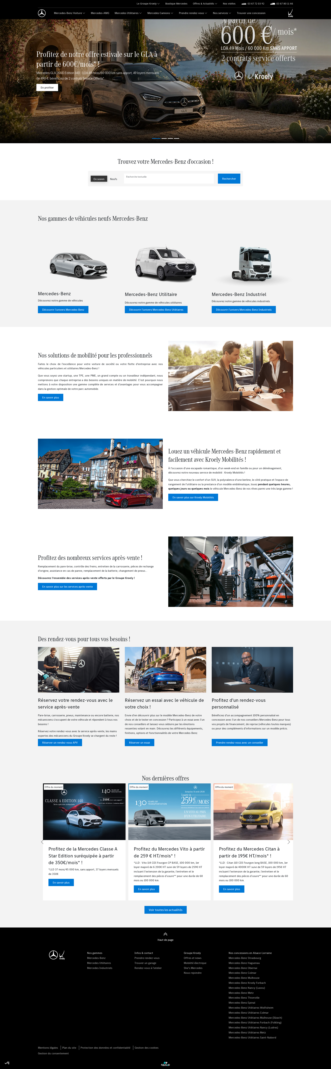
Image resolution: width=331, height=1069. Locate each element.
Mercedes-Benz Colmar (242, 972)
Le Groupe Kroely (147, 3)
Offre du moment (49, 787)
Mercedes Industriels (99, 968)
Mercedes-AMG (100, 13)
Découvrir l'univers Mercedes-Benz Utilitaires (156, 309)
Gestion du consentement (53, 1053)
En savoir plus (50, 397)
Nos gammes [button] (94, 953)
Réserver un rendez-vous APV (60, 742)
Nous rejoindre (193, 972)
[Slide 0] (156, 138)
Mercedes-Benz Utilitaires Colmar (249, 1012)
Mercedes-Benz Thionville (244, 997)
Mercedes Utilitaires (126, 13)
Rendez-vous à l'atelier (148, 968)
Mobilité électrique (195, 963)
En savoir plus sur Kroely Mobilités (193, 497)
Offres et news (192, 958)
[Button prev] (42, 841)
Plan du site (69, 1047)
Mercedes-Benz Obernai (243, 968)
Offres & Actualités (203, 3)
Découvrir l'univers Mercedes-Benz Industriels (244, 309)
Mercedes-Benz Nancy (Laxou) (247, 987)
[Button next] (288, 841)
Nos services (220, 13)
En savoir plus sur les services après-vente (67, 586)
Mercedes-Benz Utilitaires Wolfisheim (251, 1007)
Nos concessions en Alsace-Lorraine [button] (250, 953)
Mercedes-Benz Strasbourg (245, 958)
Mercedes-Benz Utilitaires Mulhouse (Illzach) (255, 1017)
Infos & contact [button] (143, 953)
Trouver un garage (145, 963)
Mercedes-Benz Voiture (68, 13)
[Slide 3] (176, 138)
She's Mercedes (193, 968)
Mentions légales (48, 1047)
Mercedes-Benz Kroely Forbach (247, 982)
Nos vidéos (229, 3)
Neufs (113, 179)
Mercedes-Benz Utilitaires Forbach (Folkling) (255, 1022)
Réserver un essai (139, 742)
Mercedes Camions (158, 13)
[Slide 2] (170, 138)
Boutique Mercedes (176, 3)
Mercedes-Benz (96, 958)
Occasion (98, 179)
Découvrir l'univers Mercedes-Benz (63, 309)
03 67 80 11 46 (284, 3)
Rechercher (229, 178)
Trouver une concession (251, 13)
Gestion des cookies (146, 1047)
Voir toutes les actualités (165, 910)
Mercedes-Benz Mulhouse (244, 977)
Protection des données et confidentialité (105, 1047)
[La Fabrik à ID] (165, 1063)
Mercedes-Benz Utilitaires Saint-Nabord (252, 1037)
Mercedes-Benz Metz (241, 992)
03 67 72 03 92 (256, 3)
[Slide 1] (164, 138)
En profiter (47, 87)
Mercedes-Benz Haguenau (244, 963)
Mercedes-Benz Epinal (242, 1002)
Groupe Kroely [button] (192, 953)
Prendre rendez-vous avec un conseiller (239, 742)
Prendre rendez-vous (191, 13)
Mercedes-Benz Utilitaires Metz (247, 1032)
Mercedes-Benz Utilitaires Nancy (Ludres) (253, 1027)
